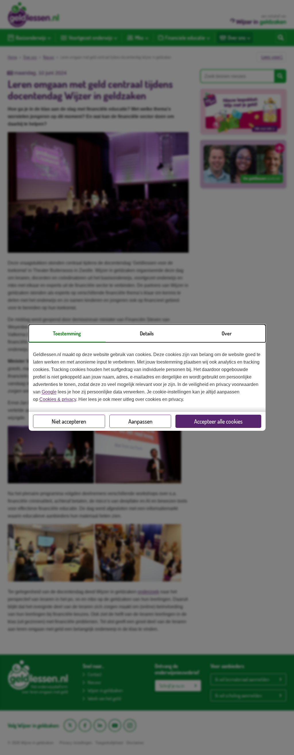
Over (227, 333)
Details (147, 333)
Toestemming (67, 333)
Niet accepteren (69, 421)
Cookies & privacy (57, 399)
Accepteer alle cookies (218, 421)
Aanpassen (140, 421)
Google (49, 391)
